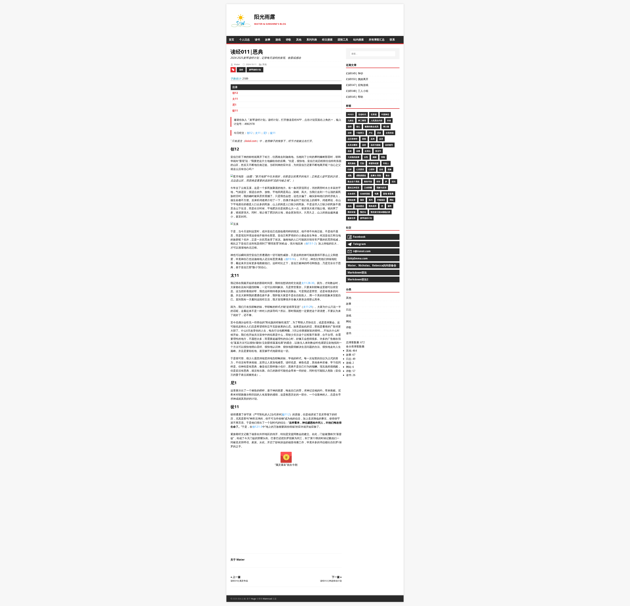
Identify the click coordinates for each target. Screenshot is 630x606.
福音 (362, 200)
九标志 (351, 120)
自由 (350, 206)
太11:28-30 (307, 283)
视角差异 (373, 206)
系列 (371, 200)
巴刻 (362, 163)
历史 (379, 132)
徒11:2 (286, 414)
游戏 (348, 315)
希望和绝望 (373, 163)
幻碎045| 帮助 (354, 97)
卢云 (371, 132)
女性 (366, 157)
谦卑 (390, 206)
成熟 (350, 175)
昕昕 (378, 181)
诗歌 (348, 327)
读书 (348, 333)
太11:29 (307, 307)
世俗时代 (362, 114)
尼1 (234, 104)
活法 (394, 181)
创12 (235, 93)
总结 (381, 169)
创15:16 (290, 259)
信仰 (350, 126)
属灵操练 (352, 163)
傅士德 (386, 126)
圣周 (373, 138)
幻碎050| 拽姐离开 (357, 79)
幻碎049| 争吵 (354, 73)
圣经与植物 (375, 145)
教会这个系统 (353, 181)
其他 (264, 64)
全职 (350, 132)
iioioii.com (251, 141)
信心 (358, 126)
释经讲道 (352, 212)
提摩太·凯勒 (376, 175)
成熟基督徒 (361, 175)
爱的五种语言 (353, 187)
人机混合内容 (376, 120)
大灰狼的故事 (353, 157)
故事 (348, 303)
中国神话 (385, 114)
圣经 (241, 69)
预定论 (363, 212)
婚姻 (375, 157)
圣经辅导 (389, 145)
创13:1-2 (311, 243)
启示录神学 (352, 138)
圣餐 (358, 151)
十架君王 (360, 132)
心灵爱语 (360, 169)
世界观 (374, 114)
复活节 (378, 151)
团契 (364, 138)
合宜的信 (390, 132)
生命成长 (352, 193)
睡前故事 (352, 200)
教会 (388, 175)
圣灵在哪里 (352, 145)
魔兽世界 (352, 218)
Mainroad (267, 598)
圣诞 (350, 151)
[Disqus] (286, 511)
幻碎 (350, 169)
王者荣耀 (368, 187)
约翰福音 (381, 200)
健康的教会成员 (371, 126)
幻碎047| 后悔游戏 (357, 85)
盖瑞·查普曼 (388, 193)
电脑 (376, 193)
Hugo (351, 114)
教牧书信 (368, 181)
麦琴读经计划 (255, 69)
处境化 (368, 151)
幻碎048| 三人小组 (357, 91)
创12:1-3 (257, 426)
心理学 (372, 169)
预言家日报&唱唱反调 (380, 212)
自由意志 (360, 206)
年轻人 (386, 163)
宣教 (383, 157)
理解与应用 (381, 187)
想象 (390, 169)
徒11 (235, 110)
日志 (348, 309)
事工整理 (362, 120)
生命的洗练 (365, 193)
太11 (235, 99)
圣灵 (381, 138)
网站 (392, 200)
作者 (389, 120)
